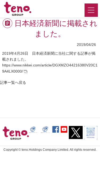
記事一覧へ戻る (13, 82)
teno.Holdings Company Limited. (45, 150)
